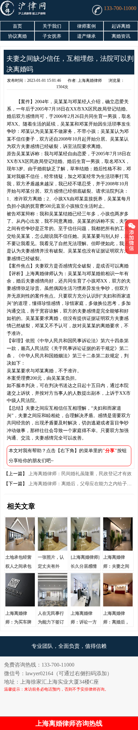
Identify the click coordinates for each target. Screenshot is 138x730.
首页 (17, 26)
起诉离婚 (121, 26)
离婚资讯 (121, 36)
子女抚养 (52, 36)
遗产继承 (86, 36)
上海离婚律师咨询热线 (69, 723)
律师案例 (86, 26)
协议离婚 (17, 36)
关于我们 (52, 26)
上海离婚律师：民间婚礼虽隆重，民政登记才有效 (79, 473)
